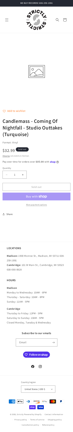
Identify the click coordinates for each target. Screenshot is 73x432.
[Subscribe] (53, 342)
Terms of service (37, 419)
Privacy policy (20, 419)
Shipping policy (55, 419)
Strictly (20, 414)
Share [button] (9, 214)
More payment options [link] (36, 204)
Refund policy (48, 425)
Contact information (54, 414)
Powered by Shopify (33, 414)
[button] (7, 20)
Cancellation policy (30, 425)
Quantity (7, 168)
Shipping (6, 156)
